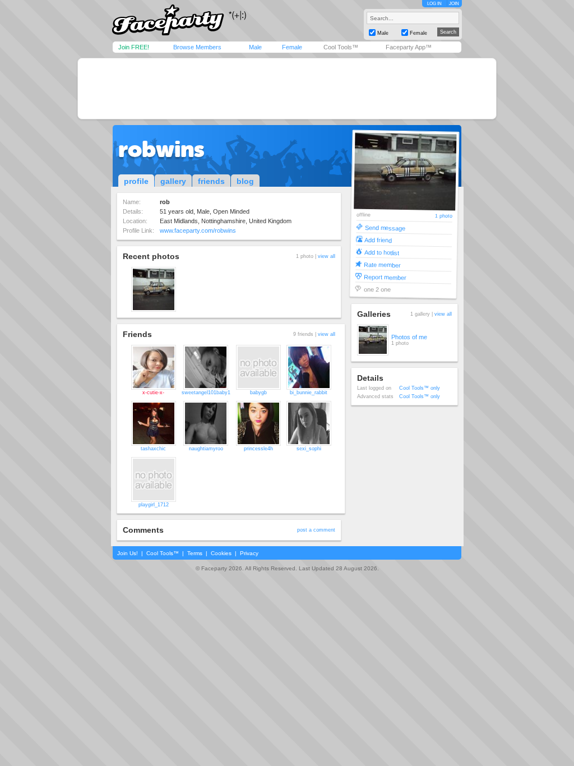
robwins (161, 149)
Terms (194, 553)
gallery (173, 181)
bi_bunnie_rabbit (308, 392)
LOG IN (434, 3)
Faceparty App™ (409, 47)
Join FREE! (133, 47)
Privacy (249, 553)
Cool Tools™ (340, 47)
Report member (384, 276)
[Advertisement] (287, 88)
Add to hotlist (381, 252)
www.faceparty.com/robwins (198, 230)
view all (326, 256)
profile (136, 181)
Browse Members (197, 47)
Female (292, 47)
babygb (258, 392)
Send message (384, 227)
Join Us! (127, 553)
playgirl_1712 (153, 504)
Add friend (378, 239)
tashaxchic (153, 448)
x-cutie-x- (153, 392)
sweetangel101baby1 (206, 392)
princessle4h (258, 448)
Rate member (382, 264)
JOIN (454, 3)
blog (245, 181)
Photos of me (409, 337)
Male (255, 47)
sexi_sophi (309, 448)
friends (211, 181)
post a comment (316, 530)
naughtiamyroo (206, 448)
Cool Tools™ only (419, 388)
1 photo (443, 216)
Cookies (221, 553)
